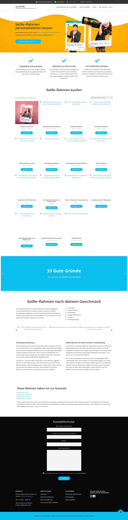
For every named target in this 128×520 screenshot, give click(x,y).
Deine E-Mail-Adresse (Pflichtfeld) (64, 433)
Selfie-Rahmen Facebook (24, 398)
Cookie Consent (89, 516)
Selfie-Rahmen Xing (22, 392)
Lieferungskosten (70, 500)
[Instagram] (91, 497)
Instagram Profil (38, 406)
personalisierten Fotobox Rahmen (49, 33)
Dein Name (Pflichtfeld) (64, 426)
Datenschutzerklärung (46, 497)
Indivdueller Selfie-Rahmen (66, 7)
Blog (94, 7)
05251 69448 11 (73, 2)
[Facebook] (94, 497)
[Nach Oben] (121, 512)
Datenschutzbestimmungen (67, 473)
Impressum (43, 494)
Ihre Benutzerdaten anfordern (49, 502)
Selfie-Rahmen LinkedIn (24, 396)
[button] (3, 273)
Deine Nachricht (64, 448)
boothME (20, 6)
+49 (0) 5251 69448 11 (27, 496)
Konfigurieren (26, 133)
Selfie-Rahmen (84, 7)
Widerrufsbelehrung (46, 500)
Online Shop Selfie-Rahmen (73, 494)
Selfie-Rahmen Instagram (24, 394)
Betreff (64, 441)
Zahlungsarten (69, 497)
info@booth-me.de (25, 505)
